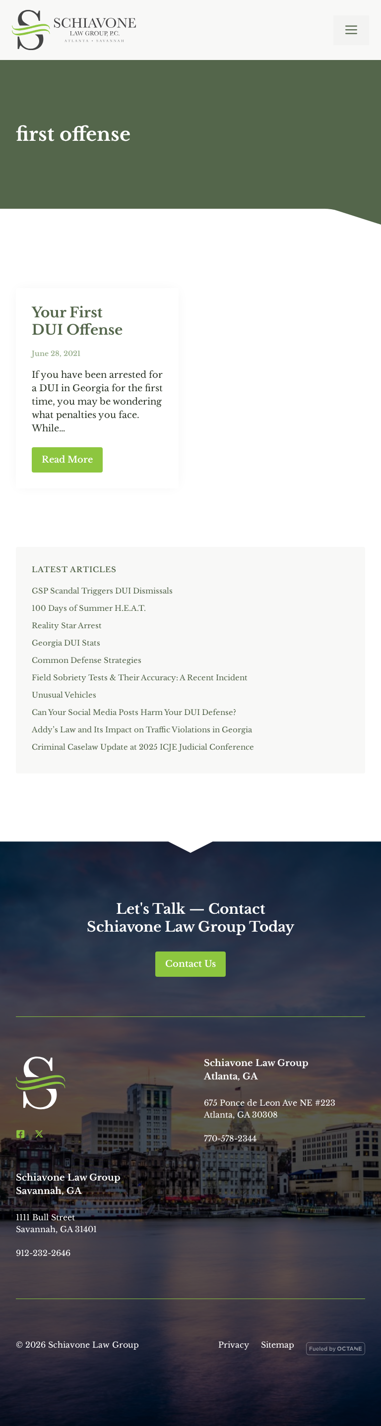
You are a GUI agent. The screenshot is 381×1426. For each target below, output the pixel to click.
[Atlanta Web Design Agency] (335, 1350)
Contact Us (190, 963)
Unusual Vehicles (64, 695)
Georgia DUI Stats (66, 643)
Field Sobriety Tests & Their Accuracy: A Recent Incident (140, 677)
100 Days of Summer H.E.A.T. (89, 608)
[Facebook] (20, 1133)
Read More (67, 459)
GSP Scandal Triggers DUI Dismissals (102, 590)
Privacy (233, 1345)
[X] (39, 1133)
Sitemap (277, 1345)
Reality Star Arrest (67, 625)
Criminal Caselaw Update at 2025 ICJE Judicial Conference (143, 747)
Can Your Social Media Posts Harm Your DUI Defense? (135, 712)
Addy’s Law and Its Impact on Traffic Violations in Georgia (142, 729)
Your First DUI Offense (77, 321)
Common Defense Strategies (86, 660)
